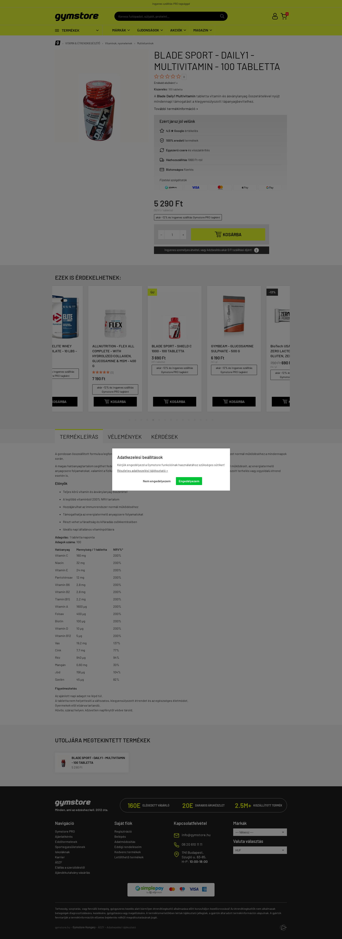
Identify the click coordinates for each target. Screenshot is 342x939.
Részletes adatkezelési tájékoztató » (142, 470)
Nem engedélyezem (157, 481)
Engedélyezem (189, 481)
